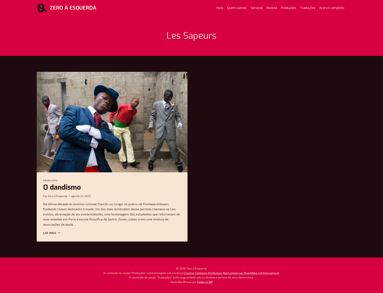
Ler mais (51, 233)
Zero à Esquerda (57, 196)
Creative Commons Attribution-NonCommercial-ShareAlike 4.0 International (231, 273)
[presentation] (112, 122)
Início (219, 8)
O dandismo (62, 187)
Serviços (257, 8)
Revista (272, 8)
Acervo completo (331, 8)
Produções (288, 8)
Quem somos (237, 8)
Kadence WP (205, 282)
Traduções (307, 8)
